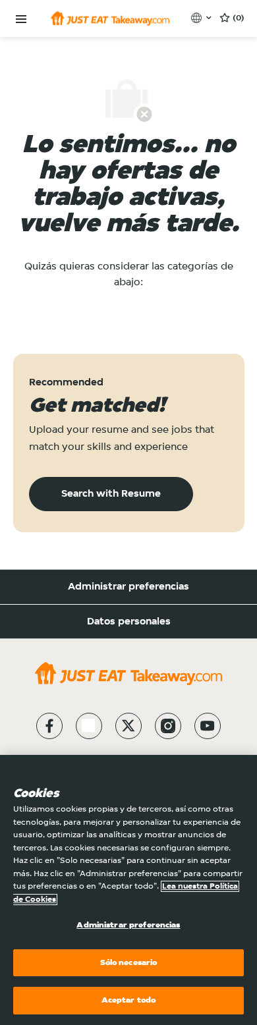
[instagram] (168, 726)
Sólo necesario (128, 962)
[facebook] (49, 726)
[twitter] (128, 726)
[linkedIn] (89, 726)
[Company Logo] (110, 18)
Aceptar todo (128, 1000)
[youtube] (207, 726)
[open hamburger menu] (21, 19)
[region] (128, 890)
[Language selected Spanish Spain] (202, 18)
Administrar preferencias (128, 587)
